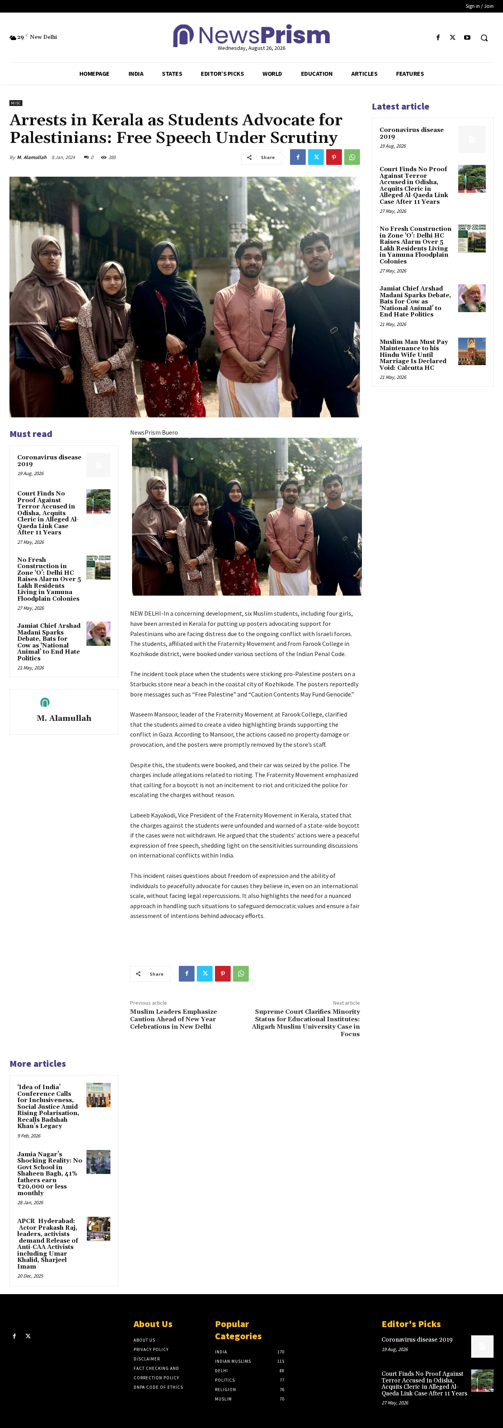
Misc (16, 103)
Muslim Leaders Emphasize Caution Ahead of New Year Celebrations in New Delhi (173, 1019)
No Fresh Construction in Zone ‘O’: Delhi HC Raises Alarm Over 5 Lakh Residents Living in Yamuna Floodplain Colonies (49, 579)
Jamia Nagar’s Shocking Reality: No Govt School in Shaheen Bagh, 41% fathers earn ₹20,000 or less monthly (49, 1174)
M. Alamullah (31, 157)
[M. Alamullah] (64, 703)
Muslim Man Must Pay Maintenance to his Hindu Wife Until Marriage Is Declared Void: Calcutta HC (414, 355)
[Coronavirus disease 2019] (98, 465)
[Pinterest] (334, 157)
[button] (484, 37)
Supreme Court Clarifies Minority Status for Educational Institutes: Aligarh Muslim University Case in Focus (306, 1023)
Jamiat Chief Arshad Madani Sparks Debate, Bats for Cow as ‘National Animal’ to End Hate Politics (49, 642)
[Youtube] (467, 38)
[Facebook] (438, 38)
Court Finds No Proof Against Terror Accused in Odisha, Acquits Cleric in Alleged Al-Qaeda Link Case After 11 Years (48, 513)
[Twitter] (453, 38)
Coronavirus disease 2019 (49, 461)
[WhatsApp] (352, 157)
